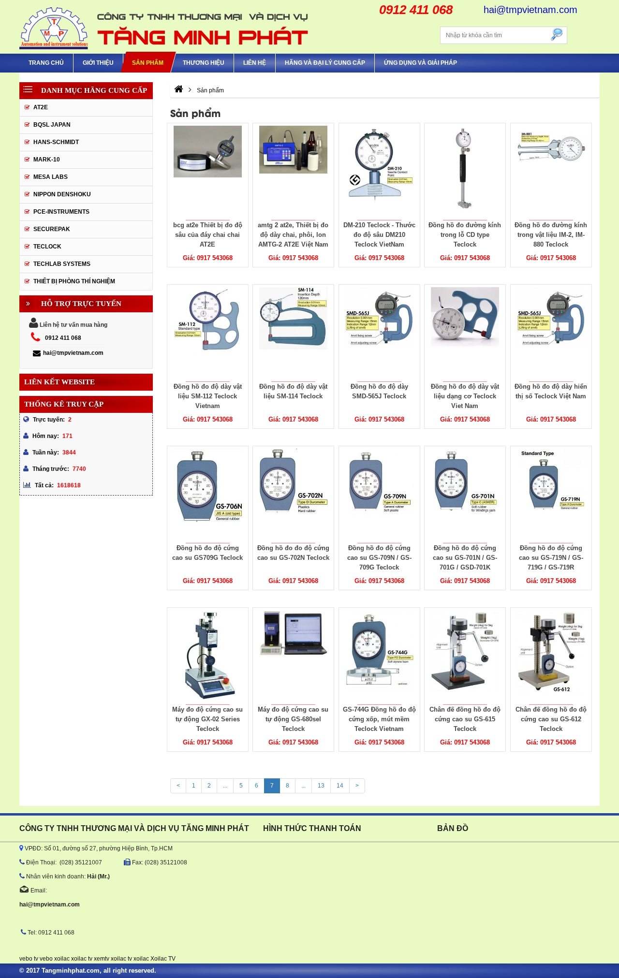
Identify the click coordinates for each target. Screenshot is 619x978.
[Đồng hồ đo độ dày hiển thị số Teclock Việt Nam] (551, 333)
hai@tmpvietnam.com (73, 353)
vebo (46, 958)
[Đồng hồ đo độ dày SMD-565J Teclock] (379, 333)
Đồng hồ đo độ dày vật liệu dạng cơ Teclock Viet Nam (465, 396)
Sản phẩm (147, 62)
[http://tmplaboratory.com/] (178, 90)
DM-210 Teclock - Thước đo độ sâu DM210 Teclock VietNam (379, 234)
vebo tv (28, 958)
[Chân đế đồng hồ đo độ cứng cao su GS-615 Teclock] (465, 656)
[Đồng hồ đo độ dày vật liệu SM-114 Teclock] (293, 333)
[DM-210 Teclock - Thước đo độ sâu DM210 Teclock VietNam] (379, 171)
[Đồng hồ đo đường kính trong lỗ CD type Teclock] (465, 171)
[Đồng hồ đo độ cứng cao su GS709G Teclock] (207, 494)
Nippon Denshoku (62, 194)
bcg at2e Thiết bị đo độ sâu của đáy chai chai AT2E (207, 234)
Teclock (47, 246)
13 (321, 785)
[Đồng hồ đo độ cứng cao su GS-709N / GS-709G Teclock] (379, 494)
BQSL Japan (52, 124)
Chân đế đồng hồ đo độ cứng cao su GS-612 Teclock (551, 719)
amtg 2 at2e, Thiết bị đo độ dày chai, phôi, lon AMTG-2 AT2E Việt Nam (293, 234)
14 (340, 785)
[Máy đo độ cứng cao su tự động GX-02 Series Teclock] (207, 656)
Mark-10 (46, 159)
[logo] (164, 27)
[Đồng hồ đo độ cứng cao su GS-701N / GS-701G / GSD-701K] (465, 494)
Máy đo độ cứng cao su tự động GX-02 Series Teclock (207, 719)
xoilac (62, 958)
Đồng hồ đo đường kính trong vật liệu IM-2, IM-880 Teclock (551, 234)
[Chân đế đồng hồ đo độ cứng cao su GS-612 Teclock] (551, 656)
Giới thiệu (98, 62)
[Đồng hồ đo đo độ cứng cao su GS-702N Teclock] (293, 494)
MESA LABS (50, 177)
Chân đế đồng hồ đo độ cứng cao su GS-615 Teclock (465, 719)
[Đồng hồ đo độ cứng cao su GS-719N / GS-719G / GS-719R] (551, 494)
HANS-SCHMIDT (56, 142)
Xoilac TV (163, 958)
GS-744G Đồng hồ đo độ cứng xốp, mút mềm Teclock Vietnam (379, 719)
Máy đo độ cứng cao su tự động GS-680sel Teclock (293, 719)
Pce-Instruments (61, 211)
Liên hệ (254, 62)
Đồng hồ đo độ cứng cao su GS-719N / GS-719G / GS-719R (551, 557)
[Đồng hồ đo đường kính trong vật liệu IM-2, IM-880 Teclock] (551, 171)
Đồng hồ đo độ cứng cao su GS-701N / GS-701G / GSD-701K (465, 557)
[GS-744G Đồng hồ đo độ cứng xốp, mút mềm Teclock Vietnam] (379, 656)
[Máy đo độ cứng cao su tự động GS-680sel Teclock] (293, 656)
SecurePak (51, 229)
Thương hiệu (203, 62)
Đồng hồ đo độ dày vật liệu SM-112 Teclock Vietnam (207, 396)
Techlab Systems (61, 264)
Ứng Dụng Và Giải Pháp (420, 62)
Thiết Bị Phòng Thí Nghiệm (74, 281)
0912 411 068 (63, 338)
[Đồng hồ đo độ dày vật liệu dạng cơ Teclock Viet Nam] (465, 333)
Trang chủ (46, 62)
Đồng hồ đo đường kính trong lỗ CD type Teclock (465, 234)
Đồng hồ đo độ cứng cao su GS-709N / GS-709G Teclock (379, 557)
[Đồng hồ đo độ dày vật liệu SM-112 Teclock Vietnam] (207, 333)
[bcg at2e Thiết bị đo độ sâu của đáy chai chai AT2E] (207, 171)
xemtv (101, 958)
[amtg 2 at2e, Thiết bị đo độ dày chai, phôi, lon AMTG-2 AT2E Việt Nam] (293, 171)
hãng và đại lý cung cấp (325, 62)
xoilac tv (81, 958)
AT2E (40, 107)
